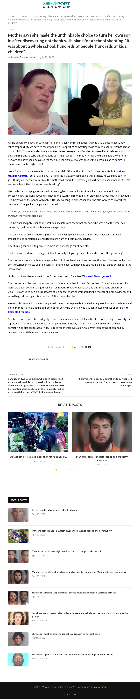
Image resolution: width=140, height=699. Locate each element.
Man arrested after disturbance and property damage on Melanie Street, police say (79, 571)
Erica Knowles (27, 57)
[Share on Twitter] (82, 347)
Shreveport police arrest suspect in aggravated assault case (66, 633)
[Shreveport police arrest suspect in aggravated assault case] (18, 639)
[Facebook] (107, 5)
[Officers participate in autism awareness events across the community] (18, 536)
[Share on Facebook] (79, 347)
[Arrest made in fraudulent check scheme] (18, 515)
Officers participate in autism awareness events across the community (72, 530)
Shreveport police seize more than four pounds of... (38, 456)
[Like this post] (75, 347)
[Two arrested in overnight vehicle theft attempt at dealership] (18, 556)
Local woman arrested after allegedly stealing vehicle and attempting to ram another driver (80, 615)
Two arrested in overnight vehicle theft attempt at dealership (67, 551)
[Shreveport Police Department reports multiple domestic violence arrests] (18, 598)
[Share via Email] (89, 347)
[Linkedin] (114, 5)
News (24, 16)
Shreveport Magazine (97, 686)
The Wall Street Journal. (97, 276)
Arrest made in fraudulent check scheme (55, 510)
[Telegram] (122, 5)
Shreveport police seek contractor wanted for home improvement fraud (72, 654)
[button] (13, 441)
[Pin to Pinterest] (86, 347)
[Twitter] (111, 5)
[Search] (130, 5)
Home (11, 16)
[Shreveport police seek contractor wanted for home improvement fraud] (18, 659)
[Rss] (125, 5)
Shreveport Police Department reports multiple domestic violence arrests (74, 592)
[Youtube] (118, 5)
